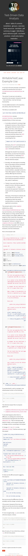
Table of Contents (16, 23)
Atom (21, 72)
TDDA (19, 84)
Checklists (18, 28)
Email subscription (17, 36)
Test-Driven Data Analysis (14, 16)
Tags (18, 72)
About (8, 23)
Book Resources (9, 28)
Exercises (21, 26)
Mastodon (14, 39)
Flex (12, 555)
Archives (8, 72)
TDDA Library (20, 31)
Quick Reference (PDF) (10, 34)
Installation (7, 26)
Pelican (10, 555)
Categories (13, 72)
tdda (4, 550)
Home (5, 72)
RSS (23, 72)
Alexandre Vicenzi (20, 555)
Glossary (15, 26)
